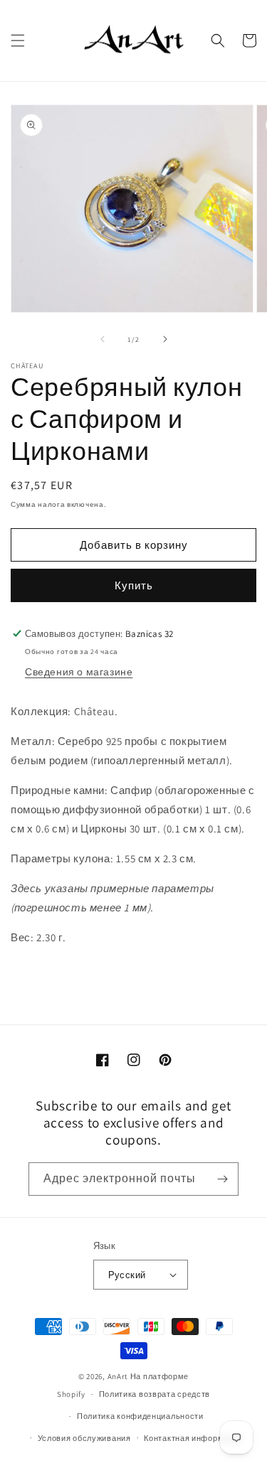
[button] (17, 40)
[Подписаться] (222, 1179)
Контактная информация (193, 1438)
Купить (134, 585)
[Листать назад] (102, 339)
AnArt (118, 1376)
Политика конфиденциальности (140, 1416)
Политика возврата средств (155, 1394)
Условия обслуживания (84, 1438)
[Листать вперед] (165, 339)
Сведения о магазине (78, 671)
